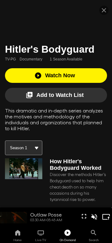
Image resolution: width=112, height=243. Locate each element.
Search (94, 240)
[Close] (104, 10)
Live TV (40, 240)
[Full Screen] (84, 216)
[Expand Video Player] (106, 217)
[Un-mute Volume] (94, 217)
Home (17, 240)
